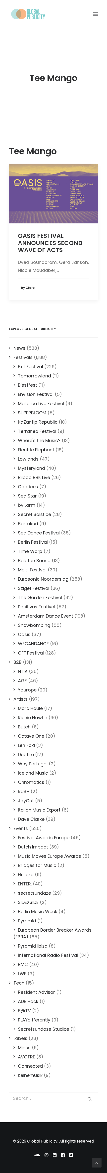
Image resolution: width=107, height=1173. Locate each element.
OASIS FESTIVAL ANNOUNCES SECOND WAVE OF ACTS (50, 243)
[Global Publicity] (28, 14)
